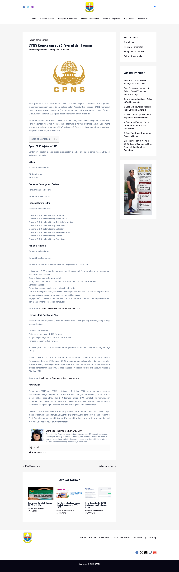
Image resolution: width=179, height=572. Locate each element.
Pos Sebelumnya (31, 466)
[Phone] (150, 552)
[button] (155, 7)
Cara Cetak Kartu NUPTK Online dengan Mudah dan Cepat (96, 505)
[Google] (31, 447)
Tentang (83, 537)
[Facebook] (24, 7)
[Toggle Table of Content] (54, 139)
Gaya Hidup (129, 18)
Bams (34, 18)
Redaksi (93, 537)
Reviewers (104, 537)
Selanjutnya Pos (107, 466)
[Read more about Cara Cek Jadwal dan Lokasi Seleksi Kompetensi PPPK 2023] (69, 493)
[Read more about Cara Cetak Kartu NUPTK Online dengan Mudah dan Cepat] (98, 493)
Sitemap (152, 537)
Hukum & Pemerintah (90, 18)
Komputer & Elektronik (67, 18)
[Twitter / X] (141, 552)
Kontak (115, 537)
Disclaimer (125, 537)
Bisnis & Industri (47, 18)
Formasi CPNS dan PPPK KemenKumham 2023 (60, 308)
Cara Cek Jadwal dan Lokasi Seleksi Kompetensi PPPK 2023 (68, 505)
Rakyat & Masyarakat (111, 18)
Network (141, 18)
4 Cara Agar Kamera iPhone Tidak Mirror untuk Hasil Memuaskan (136, 125)
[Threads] (32, 7)
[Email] (154, 552)
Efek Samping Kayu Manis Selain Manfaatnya (59, 378)
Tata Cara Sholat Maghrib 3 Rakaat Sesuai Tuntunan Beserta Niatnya (136, 91)
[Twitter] (28, 7)
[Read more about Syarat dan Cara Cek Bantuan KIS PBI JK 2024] (41, 493)
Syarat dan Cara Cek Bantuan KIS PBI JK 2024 (40, 504)
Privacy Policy (139, 537)
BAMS (97, 564)
